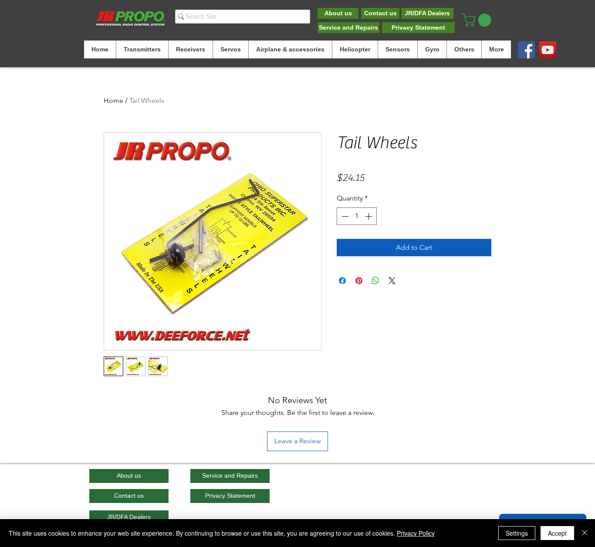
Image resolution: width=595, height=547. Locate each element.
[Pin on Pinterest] (359, 280)
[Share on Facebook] (342, 280)
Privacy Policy (416, 533)
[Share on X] (392, 280)
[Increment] (369, 216)
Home (113, 100)
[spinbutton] (356, 216)
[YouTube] (547, 49)
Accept (557, 533)
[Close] (584, 533)
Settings (517, 533)
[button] (478, 20)
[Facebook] (526, 49)
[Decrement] (344, 216)
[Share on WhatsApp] (375, 280)
